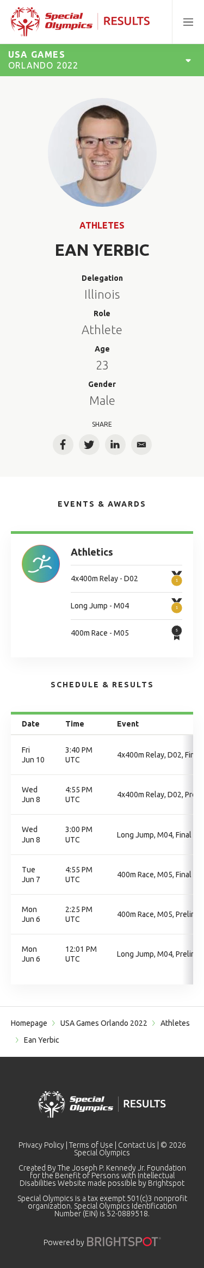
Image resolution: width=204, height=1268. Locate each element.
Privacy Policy (41, 1145)
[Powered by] (124, 1241)
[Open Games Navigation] (188, 60)
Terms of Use (91, 1145)
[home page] (80, 21)
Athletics (92, 551)
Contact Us (137, 1145)
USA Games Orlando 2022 (103, 1023)
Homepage (29, 1023)
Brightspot (166, 1183)
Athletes (102, 225)
